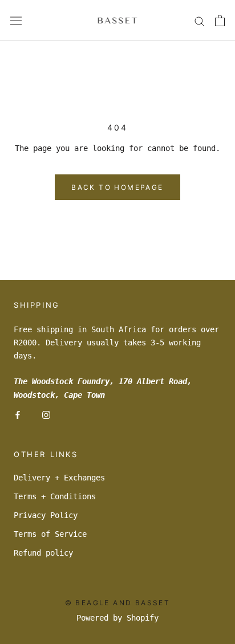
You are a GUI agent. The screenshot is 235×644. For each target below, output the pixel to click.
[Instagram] (46, 414)
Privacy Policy (46, 515)
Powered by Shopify (117, 617)
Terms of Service (50, 534)
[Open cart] (220, 20)
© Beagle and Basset (118, 602)
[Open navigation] (16, 20)
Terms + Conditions (55, 496)
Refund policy (43, 552)
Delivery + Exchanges (59, 477)
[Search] (200, 21)
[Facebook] (18, 414)
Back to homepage (117, 187)
